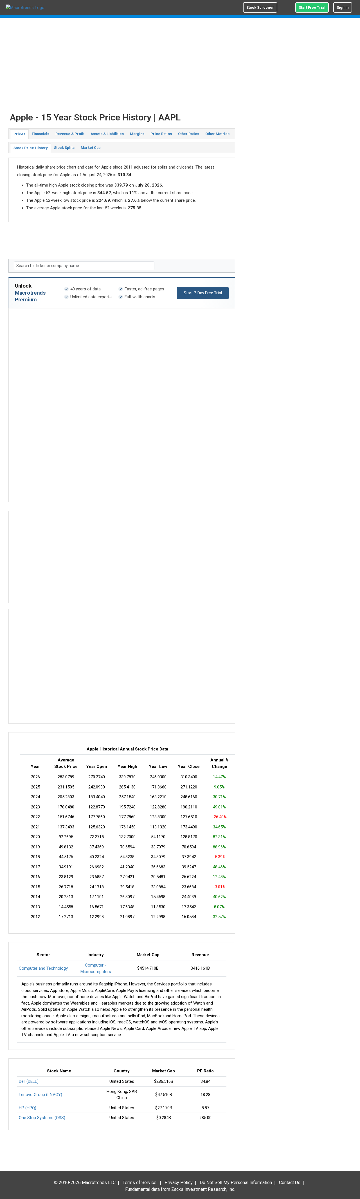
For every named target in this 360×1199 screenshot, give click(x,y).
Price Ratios (161, 134)
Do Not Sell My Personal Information (236, 1182)
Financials (40, 134)
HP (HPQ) (27, 1107)
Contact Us (289, 1182)
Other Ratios (188, 134)
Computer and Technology (43, 968)
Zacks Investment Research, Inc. (203, 1189)
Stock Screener (260, 7)
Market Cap (91, 147)
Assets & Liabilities (107, 134)
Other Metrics (217, 134)
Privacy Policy (179, 1182)
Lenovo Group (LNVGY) (40, 1094)
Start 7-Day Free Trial (203, 293)
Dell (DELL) (29, 1081)
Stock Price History (31, 148)
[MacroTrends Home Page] (25, 7)
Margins (137, 134)
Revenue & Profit (69, 134)
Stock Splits (64, 147)
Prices (19, 134)
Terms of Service (139, 1182)
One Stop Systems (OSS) (42, 1117)
